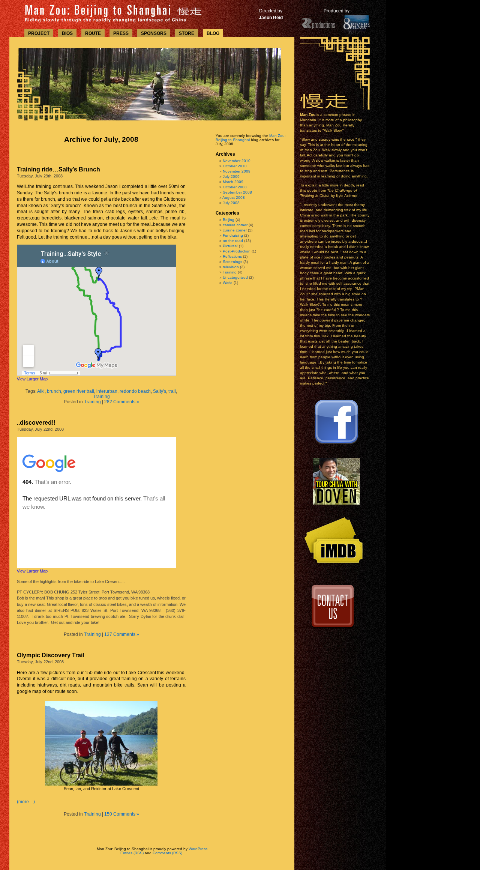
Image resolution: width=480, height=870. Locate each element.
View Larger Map (32, 379)
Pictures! (230, 246)
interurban (106, 391)
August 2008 (233, 197)
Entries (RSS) (132, 853)
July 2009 (231, 176)
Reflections (232, 256)
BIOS (67, 33)
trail (172, 391)
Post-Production (236, 251)
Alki (41, 391)
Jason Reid (271, 17)
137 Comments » (121, 634)
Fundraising (233, 235)
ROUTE (93, 33)
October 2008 (235, 187)
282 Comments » (121, 401)
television (231, 267)
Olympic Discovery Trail (50, 655)
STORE (186, 33)
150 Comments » (121, 814)
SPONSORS (153, 33)
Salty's (159, 391)
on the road (233, 241)
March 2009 (233, 182)
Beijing (228, 220)
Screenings (232, 262)
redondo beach (135, 391)
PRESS (121, 33)
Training (101, 396)
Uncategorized (235, 277)
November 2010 (236, 161)
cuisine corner (235, 230)
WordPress (198, 849)
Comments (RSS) (167, 853)
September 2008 (237, 192)
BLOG (213, 33)
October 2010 (235, 166)
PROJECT (39, 33)
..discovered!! (36, 422)
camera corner (235, 225)
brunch (54, 391)
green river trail (78, 391)
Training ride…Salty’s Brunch (58, 169)
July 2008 (231, 203)
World (227, 283)
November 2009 (236, 171)
